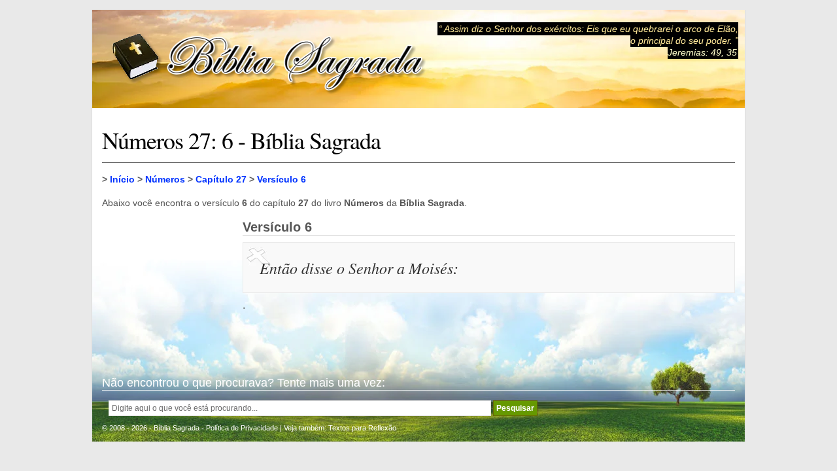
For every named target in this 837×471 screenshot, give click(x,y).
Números (165, 179)
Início (122, 179)
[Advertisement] (167, 285)
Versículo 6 (281, 179)
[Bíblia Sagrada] (268, 59)
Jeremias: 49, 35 (702, 52)
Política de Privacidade (242, 428)
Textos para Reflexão (362, 428)
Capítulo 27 (221, 179)
